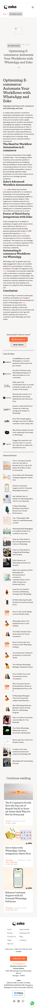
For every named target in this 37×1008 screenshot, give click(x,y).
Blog (4, 14)
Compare (22, 940)
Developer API (24, 933)
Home (9, 929)
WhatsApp (9, 860)
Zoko (5, 189)
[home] (9, 7)
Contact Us (11, 936)
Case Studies (24, 929)
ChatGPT (9, 821)
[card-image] (18, 792)
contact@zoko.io (18, 964)
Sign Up (10, 944)
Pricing (9, 933)
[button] (33, 7)
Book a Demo (18, 345)
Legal (9, 940)
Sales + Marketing (11, 862)
